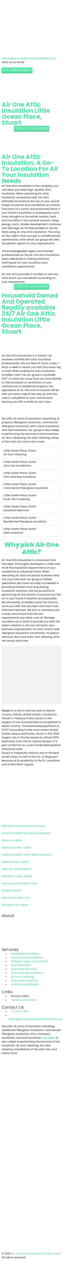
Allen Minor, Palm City (16, 897)
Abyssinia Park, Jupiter (16, 847)
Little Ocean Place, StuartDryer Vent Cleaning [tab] (20, 497)
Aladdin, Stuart (12, 890)
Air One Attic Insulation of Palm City (34, 1253)
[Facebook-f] (6, 38)
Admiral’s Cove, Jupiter (17, 876)
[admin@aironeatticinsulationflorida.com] (6, 51)
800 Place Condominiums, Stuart (23, 826)
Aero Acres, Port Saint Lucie (19, 883)
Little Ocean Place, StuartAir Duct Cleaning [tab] (20, 452)
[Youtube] (24, 38)
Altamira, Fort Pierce (15, 905)
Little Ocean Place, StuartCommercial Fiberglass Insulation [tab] (26, 486)
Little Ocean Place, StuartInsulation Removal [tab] (20, 508)
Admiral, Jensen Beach (16, 869)
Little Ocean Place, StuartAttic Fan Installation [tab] (20, 463)
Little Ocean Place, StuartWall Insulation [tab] (20, 530)
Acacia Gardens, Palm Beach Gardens (27, 854)
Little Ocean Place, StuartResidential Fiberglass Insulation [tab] (25, 519)
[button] (31, 1241)
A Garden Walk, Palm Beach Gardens (26, 833)
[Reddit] (15, 38)
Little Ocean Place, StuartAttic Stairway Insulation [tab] (20, 475)
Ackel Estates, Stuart (15, 862)
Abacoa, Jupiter (12, 840)
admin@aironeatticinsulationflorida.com (29, 58)
